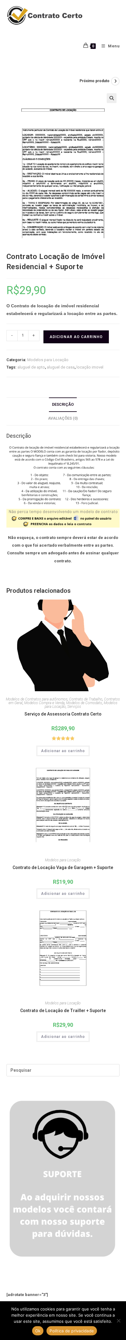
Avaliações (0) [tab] (63, 418)
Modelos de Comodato (84, 703)
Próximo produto (94, 81)
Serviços (74, 706)
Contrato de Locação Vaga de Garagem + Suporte (63, 867)
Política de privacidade (72, 1330)
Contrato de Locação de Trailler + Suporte (63, 1010)
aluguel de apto (31, 367)
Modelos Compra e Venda (44, 703)
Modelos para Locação (48, 359)
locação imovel (89, 367)
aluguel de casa (61, 367)
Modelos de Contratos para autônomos (37, 699)
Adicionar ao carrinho (76, 337)
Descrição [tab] (63, 404)
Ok (38, 1330)
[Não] (118, 1321)
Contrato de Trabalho (85, 699)
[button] (112, 98)
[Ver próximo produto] (115, 81)
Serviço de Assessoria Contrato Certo (63, 714)
